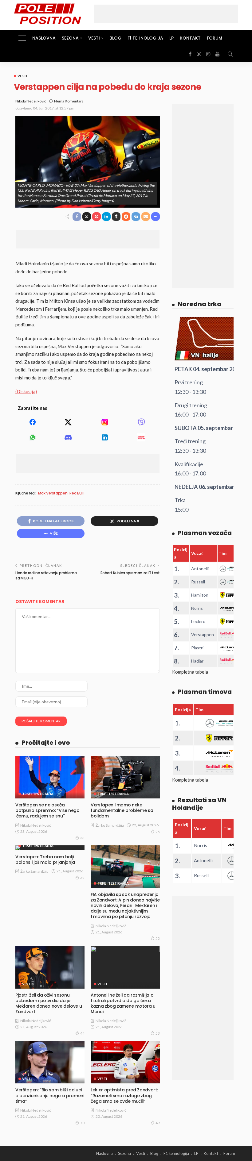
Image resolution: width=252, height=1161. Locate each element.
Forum (214, 38)
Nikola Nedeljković (30, 101)
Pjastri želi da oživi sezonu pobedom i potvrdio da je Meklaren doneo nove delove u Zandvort (48, 1003)
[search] (230, 54)
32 (82, 877)
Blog (115, 38)
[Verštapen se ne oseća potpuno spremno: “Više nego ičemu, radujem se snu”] (50, 777)
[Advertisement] (166, 14)
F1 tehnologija (145, 38)
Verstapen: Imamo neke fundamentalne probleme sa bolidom (122, 810)
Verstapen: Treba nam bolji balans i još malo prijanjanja (45, 859)
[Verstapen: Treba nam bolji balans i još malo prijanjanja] (50, 847)
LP (171, 38)
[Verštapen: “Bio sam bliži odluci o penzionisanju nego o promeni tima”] (50, 1062)
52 (158, 938)
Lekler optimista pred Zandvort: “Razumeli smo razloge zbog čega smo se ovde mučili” (124, 1095)
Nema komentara (69, 101)
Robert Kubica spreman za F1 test (130, 572)
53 (158, 1033)
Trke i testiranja (37, 793)
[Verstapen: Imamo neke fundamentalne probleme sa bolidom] (125, 777)
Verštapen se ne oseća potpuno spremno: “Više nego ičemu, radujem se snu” (47, 810)
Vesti (22, 76)
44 (82, 1033)
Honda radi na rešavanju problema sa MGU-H (46, 575)
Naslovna (44, 38)
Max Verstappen (52, 493)
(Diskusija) (26, 391)
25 (158, 831)
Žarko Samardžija (110, 825)
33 (82, 838)
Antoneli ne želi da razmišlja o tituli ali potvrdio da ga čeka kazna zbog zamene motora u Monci (123, 1003)
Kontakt (190, 38)
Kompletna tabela (190, 672)
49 (158, 1123)
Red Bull (76, 493)
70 (82, 1123)
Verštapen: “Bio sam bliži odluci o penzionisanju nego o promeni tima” (49, 1095)
